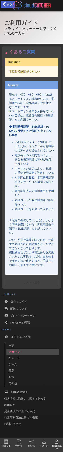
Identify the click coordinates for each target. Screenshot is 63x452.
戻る (8, 4)
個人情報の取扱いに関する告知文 (25, 398)
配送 (11, 377)
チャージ (14, 358)
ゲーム (13, 364)
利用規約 (9, 405)
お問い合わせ (12, 423)
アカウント (16, 352)
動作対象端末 (18, 392)
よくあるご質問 (19, 337)
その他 (13, 383)
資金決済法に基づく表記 (19, 411)
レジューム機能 (19, 322)
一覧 (11, 345)
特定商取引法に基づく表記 (21, 417)
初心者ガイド (17, 301)
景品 (11, 370)
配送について (17, 308)
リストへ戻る (31, 282)
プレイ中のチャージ (21, 315)
